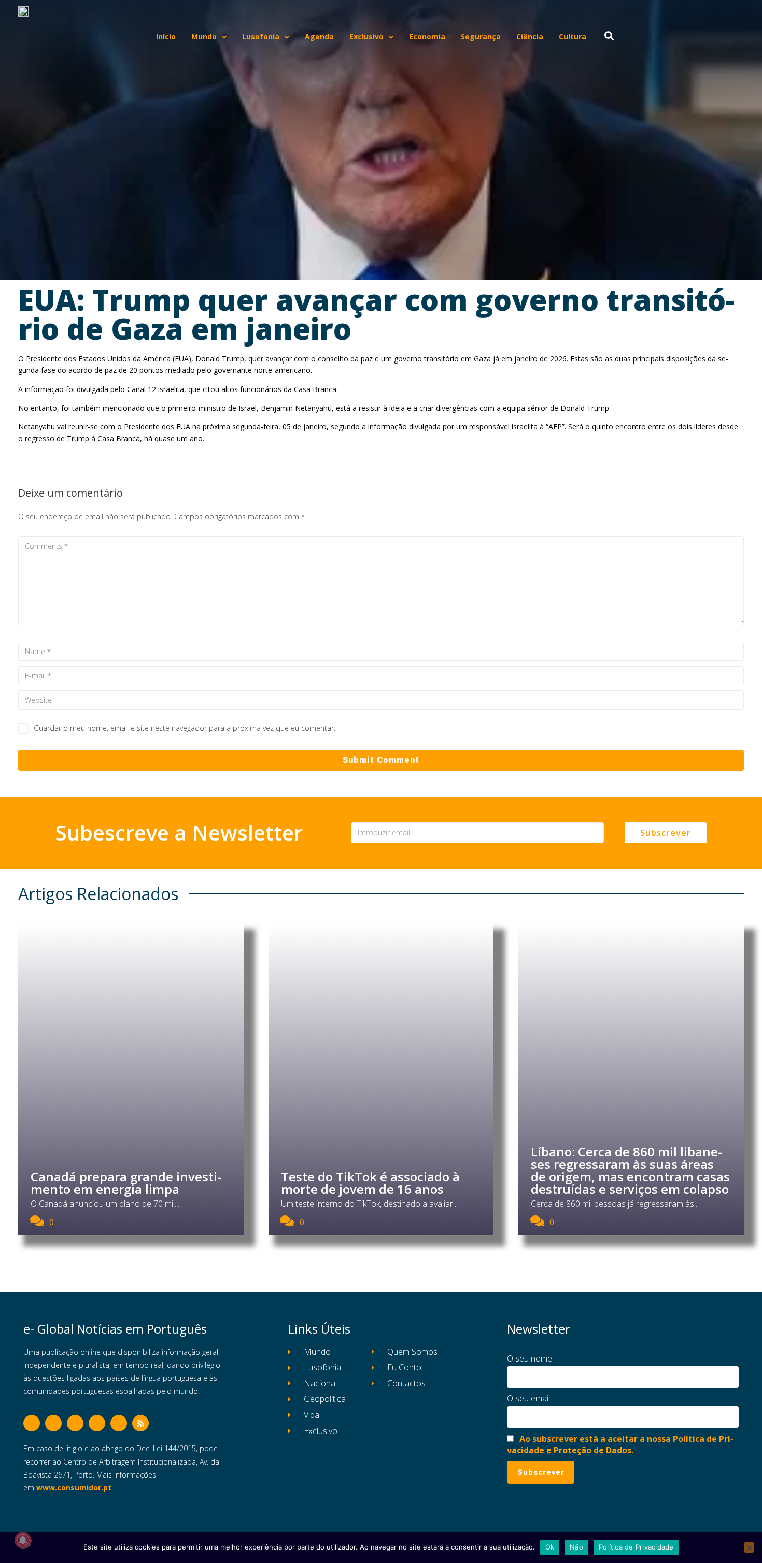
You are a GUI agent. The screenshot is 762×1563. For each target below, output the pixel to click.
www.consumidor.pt (73, 1488)
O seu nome (529, 1358)
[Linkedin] (97, 1423)
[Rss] (140, 1423)
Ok (550, 1547)
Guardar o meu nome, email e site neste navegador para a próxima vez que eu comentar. (184, 728)
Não (576, 1547)
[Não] (749, 1547)
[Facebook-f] (31, 1423)
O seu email (528, 1398)
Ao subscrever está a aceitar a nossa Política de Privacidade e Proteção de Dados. (620, 1444)
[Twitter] (53, 1423)
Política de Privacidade (636, 1547)
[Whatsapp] (118, 1423)
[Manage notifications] (23, 1540)
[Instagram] (75, 1423)
